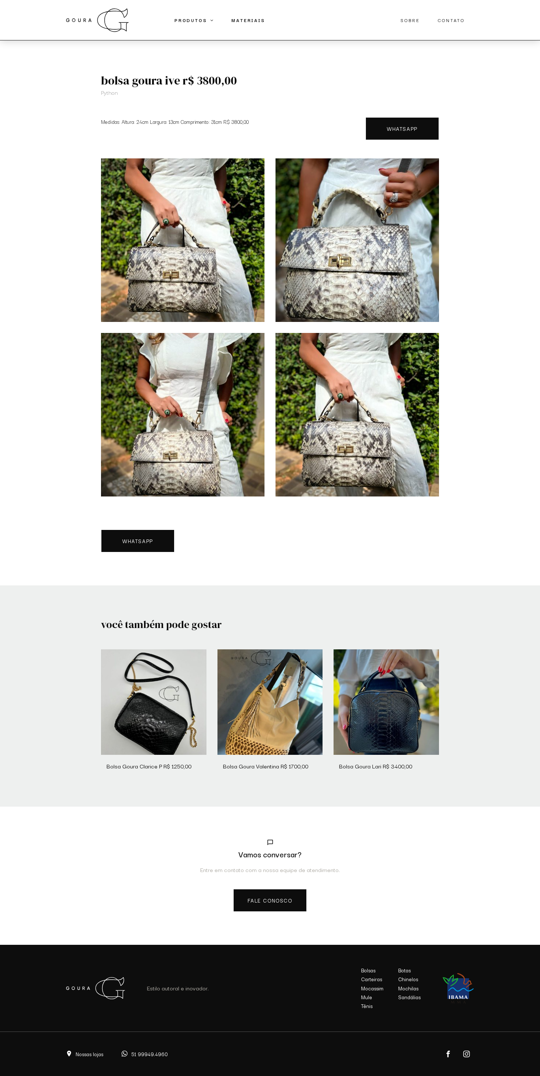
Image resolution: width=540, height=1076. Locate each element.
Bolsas (368, 970)
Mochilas (408, 988)
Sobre (410, 20)
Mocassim (372, 988)
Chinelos (408, 979)
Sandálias (409, 997)
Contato (451, 20)
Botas (404, 970)
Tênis (366, 1006)
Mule (366, 997)
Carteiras (371, 979)
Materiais (248, 20)
